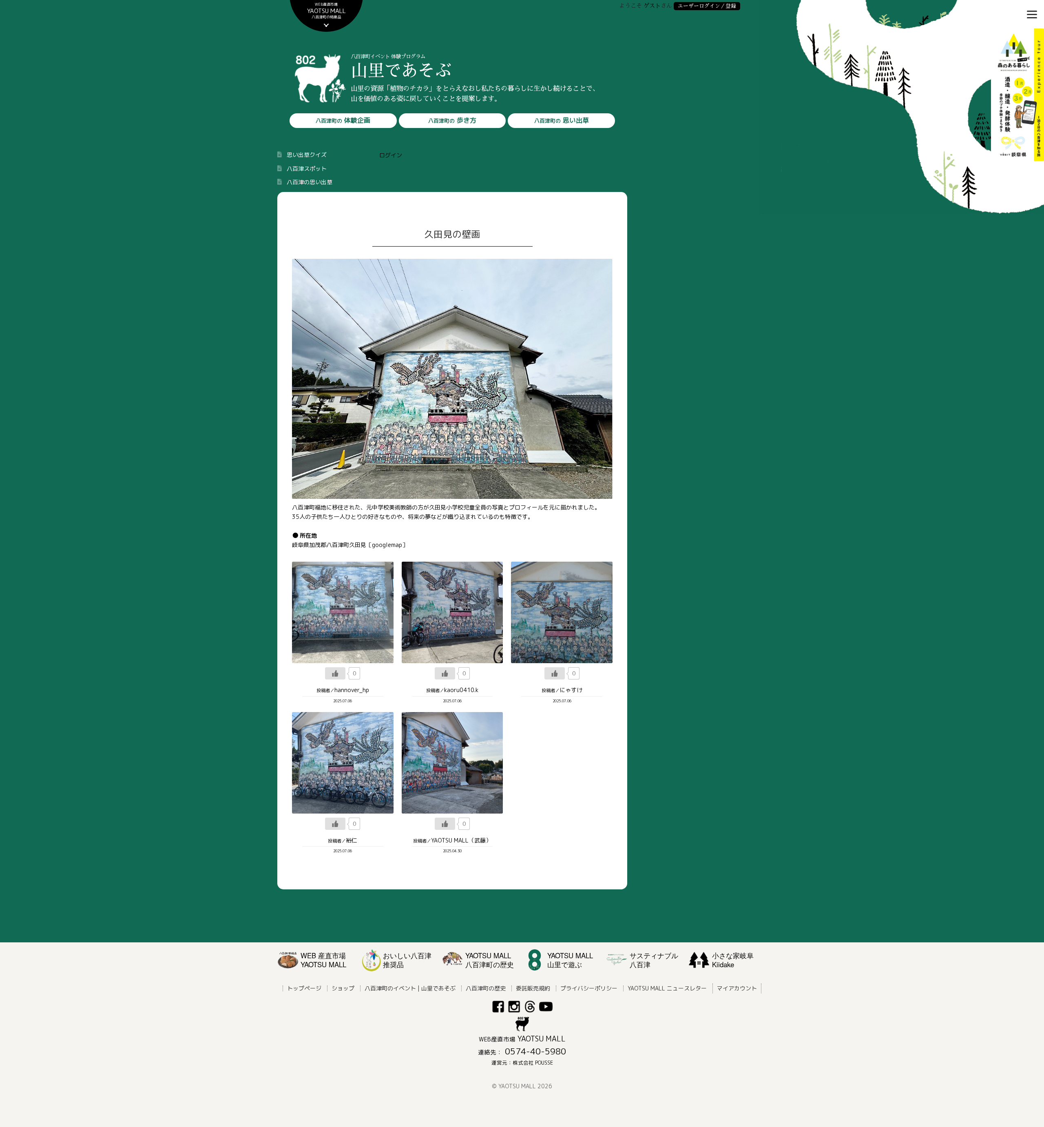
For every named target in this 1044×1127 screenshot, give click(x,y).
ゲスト (652, 6)
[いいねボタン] (335, 673)
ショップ (343, 988)
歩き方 (452, 120)
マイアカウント (737, 988)
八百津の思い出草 (309, 182)
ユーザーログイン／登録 (707, 6)
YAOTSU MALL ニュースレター (667, 988)
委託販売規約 (533, 988)
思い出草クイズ (307, 155)
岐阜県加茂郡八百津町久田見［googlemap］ (350, 545)
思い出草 (561, 120)
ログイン (390, 155)
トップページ (304, 988)
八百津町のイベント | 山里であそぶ (410, 988)
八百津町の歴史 (486, 988)
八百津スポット (307, 168)
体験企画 (343, 120)
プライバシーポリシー (588, 988)
